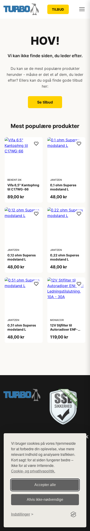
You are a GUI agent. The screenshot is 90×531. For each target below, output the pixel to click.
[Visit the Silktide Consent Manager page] (73, 514)
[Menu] (82, 9)
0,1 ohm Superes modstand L (63, 187)
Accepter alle (45, 485)
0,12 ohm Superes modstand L (21, 257)
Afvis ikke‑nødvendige (45, 499)
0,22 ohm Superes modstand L (64, 257)
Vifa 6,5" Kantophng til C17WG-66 (23, 187)
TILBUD (58, 9)
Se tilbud (45, 102)
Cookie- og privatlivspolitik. (33, 471)
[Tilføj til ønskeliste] (36, 143)
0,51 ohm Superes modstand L (21, 327)
